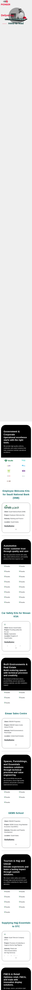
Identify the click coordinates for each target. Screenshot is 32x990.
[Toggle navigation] (28, 2)
